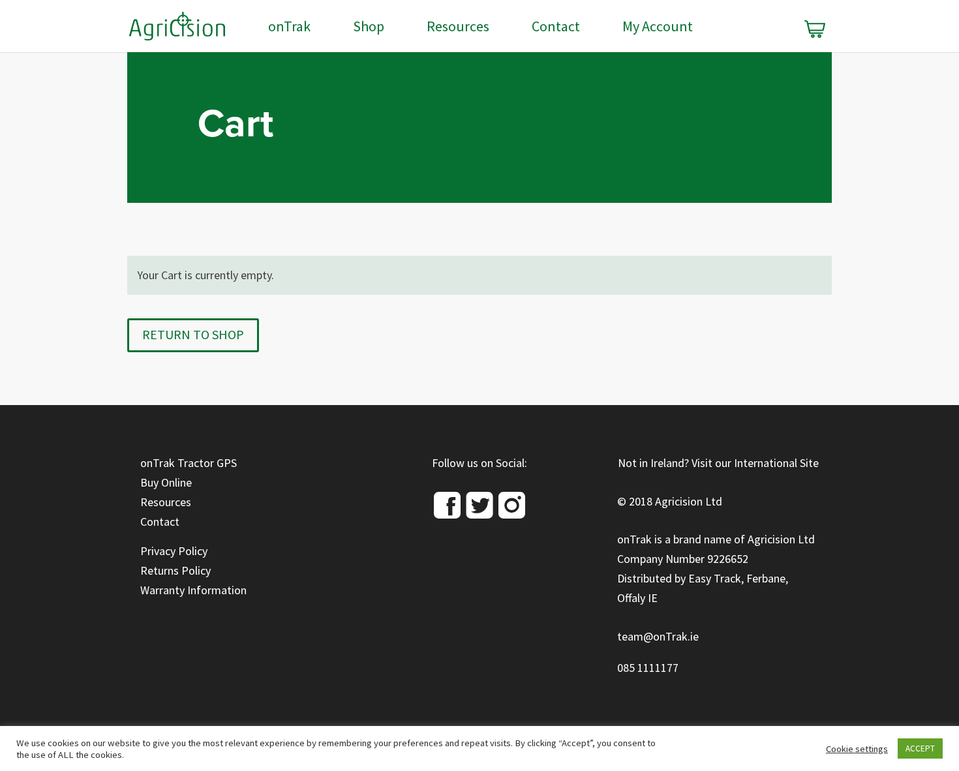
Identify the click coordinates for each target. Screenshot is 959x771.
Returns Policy (175, 571)
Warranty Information (193, 590)
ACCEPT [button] (920, 748)
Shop (368, 29)
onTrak (289, 29)
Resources (458, 29)
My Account (657, 29)
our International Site (767, 463)
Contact (556, 29)
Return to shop (193, 335)
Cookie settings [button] (857, 749)
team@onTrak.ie (658, 636)
